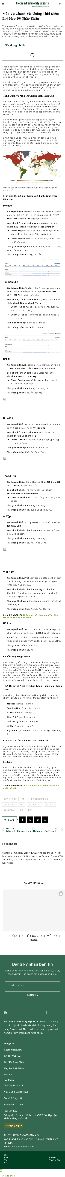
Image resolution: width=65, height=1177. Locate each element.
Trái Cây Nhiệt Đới (13, 1085)
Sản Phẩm (9, 1080)
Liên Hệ (8, 1075)
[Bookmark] (60, 893)
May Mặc (50, 804)
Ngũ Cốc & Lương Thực (16, 1092)
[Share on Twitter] (30, 819)
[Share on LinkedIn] (37, 819)
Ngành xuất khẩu (13, 1050)
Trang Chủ (9, 1044)
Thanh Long (9, 804)
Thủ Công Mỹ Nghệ (39, 799)
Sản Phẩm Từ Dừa (13, 1104)
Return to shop (7, 1175)
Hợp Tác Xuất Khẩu (14, 1068)
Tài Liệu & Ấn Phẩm (14, 1062)
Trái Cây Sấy (10, 1111)
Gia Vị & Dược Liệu (13, 1098)
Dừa (30, 810)
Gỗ (21, 810)
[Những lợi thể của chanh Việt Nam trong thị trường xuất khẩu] (34, 910)
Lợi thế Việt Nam (12, 1056)
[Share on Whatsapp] (45, 819)
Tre (23, 799)
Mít (21, 804)
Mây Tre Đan (34, 804)
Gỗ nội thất (9, 810)
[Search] (61, 4)
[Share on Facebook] (22, 819)
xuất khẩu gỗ (10, 799)
